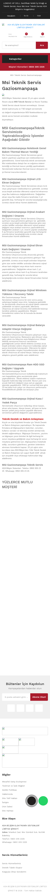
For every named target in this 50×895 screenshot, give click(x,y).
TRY (39, 16)
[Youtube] (39, 708)
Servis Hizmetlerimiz (11, 863)
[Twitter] (11, 708)
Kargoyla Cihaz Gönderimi (14, 872)
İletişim (5, 802)
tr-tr (26, 16)
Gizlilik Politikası (9, 790)
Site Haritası (7, 811)
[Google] (20, 708)
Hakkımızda (7, 794)
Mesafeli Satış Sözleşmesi (14, 782)
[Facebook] (29, 708)
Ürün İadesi (7, 806)
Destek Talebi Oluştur (12, 867)
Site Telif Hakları (9, 798)
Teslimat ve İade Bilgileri (13, 786)
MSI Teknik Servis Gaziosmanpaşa (25, 75)
